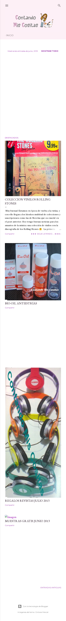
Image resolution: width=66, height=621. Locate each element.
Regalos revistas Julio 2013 (27, 501)
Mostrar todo (49, 51)
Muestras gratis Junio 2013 (27, 521)
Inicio (10, 35)
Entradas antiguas (51, 587)
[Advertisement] (33, 96)
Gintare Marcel (41, 612)
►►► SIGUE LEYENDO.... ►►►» (46, 234)
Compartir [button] (9, 234)
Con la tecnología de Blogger (35, 606)
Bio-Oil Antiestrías (21, 303)
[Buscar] (59, 5)
